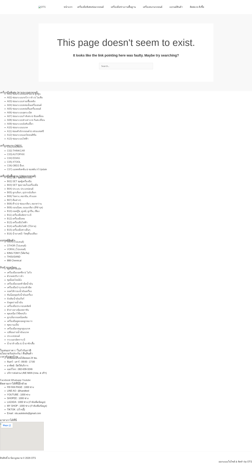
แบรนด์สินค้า (176, 7)
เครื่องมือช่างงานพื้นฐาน (123, 7)
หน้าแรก (68, 7)
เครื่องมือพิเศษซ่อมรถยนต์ (90, 7)
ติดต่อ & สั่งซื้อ (197, 7)
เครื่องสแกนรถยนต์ (152, 7)
